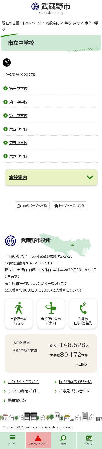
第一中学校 (18, 88)
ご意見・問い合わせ (74, 391)
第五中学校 (18, 143)
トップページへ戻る (71, 205)
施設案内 (53, 23)
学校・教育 (72, 23)
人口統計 (82, 364)
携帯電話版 (17, 400)
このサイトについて (23, 382)
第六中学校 (18, 156)
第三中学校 (18, 116)
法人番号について (66, 290)
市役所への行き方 (18, 321)
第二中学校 (18, 102)
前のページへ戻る (35, 205)
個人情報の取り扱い (75, 382)
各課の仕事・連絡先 (83, 321)
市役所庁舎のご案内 (51, 321)
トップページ (32, 23)
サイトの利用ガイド (23, 391)
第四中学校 (18, 129)
